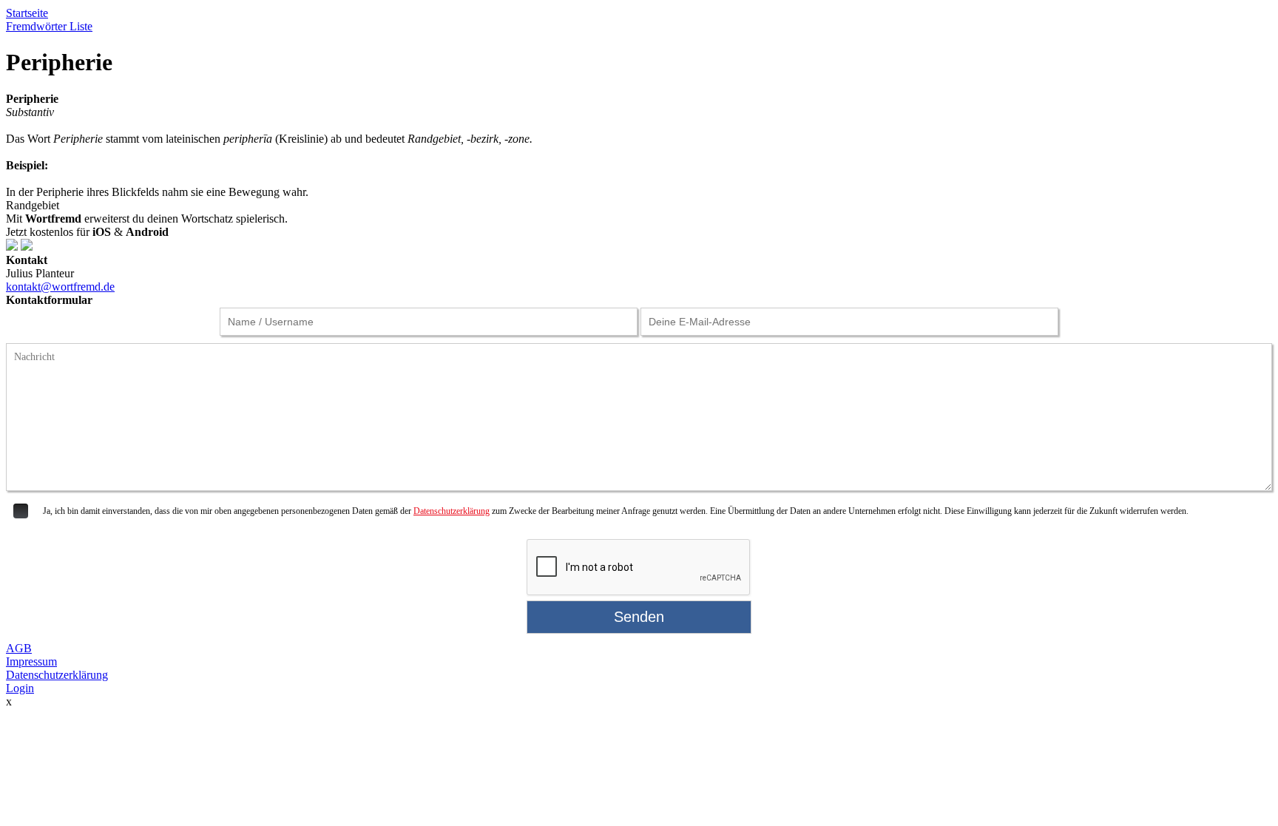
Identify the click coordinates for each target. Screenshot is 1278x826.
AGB (19, 648)
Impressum (31, 661)
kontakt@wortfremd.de (60, 286)
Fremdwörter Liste (49, 26)
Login (20, 688)
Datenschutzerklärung (451, 511)
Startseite (27, 13)
